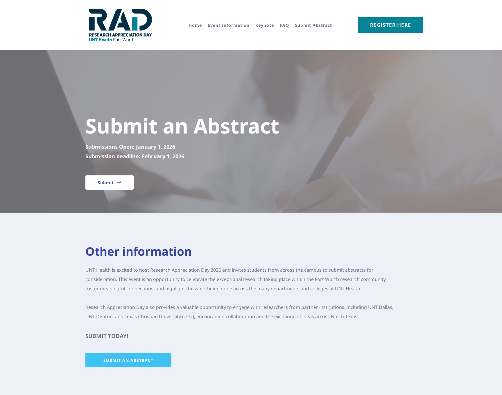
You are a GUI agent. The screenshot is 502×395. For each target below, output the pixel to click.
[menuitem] (195, 25)
